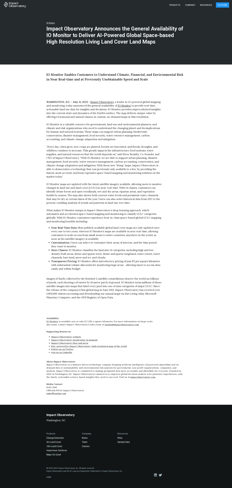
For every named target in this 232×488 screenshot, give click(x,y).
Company (190, 5)
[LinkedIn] (155, 475)
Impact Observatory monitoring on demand (74, 340)
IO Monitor (124, 105)
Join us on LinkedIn (61, 352)
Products (174, 5)
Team (84, 442)
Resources (206, 5)
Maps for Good (53, 454)
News (85, 438)
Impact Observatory (102, 102)
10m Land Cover (54, 446)
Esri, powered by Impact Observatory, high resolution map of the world (89, 346)
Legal (48, 477)
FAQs (120, 438)
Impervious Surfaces (56, 450)
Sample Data (123, 442)
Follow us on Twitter (62, 349)
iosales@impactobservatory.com (122, 324)
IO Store (222, 5)
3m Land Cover (53, 442)
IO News (50, 23)
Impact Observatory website (66, 336)
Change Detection (55, 438)
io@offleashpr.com (56, 393)
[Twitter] (160, 475)
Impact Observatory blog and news (69, 343)
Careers (86, 446)
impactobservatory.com (142, 377)
